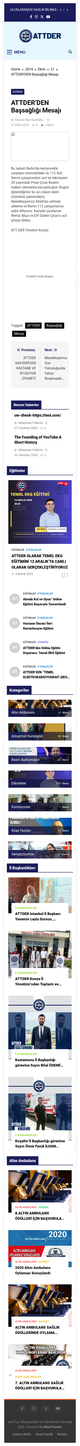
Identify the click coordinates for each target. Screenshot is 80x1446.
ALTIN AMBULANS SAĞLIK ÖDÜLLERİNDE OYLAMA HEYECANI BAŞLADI (37, 1332)
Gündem (43, 642)
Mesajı (19, 334)
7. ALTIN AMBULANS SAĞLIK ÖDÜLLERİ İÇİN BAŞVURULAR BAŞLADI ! (39, 1388)
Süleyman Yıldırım (30, 423)
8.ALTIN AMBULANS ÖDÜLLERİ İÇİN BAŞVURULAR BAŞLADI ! (39, 1218)
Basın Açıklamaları (28, 1376)
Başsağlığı (54, 325)
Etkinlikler (33, 549)
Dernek (18, 91)
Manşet (44, 1261)
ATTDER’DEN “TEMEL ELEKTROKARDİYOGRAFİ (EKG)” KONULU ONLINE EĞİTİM (46, 677)
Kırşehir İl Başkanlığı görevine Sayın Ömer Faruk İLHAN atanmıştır (40, 1146)
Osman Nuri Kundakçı (29, 119)
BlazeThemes (52, 1427)
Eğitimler (18, 549)
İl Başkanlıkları (26, 907)
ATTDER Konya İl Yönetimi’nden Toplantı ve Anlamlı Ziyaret (36, 984)
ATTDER (33, 325)
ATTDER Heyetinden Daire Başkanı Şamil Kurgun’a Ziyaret (34, 12)
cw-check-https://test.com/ (37, 415)
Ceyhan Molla (22, 1434)
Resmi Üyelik (44, 1434)
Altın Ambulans (25, 1207)
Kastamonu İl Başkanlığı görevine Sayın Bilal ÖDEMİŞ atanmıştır (39, 1065)
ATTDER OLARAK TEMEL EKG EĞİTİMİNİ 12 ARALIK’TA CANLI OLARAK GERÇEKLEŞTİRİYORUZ (40, 561)
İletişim (62, 1434)
